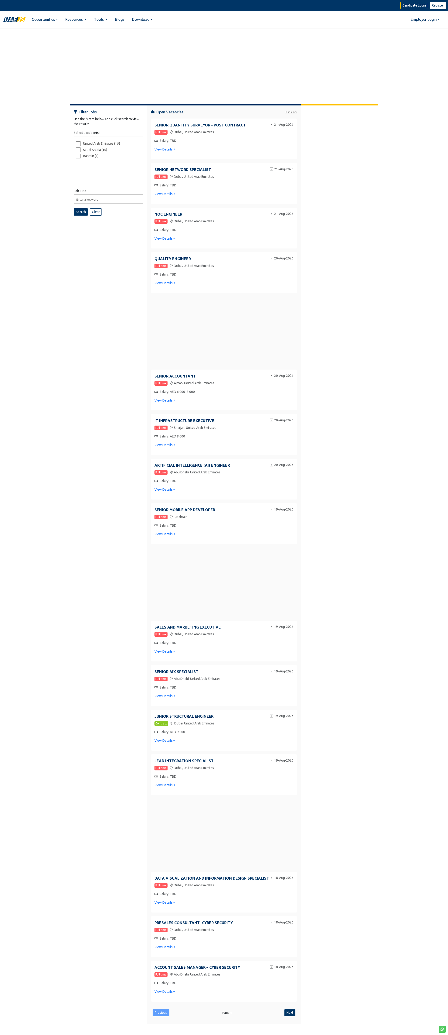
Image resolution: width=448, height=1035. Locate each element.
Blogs (120, 19)
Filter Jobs (88, 112)
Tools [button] (99, 19)
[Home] (14, 19)
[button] (442, 1029)
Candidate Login (414, 5)
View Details (163, 149)
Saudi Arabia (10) (95, 150)
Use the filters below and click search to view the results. (106, 121)
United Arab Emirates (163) (102, 143)
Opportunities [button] (43, 19)
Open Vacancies (169, 112)
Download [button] (141, 19)
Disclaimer (291, 112)
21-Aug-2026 (284, 124)
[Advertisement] (224, 64)
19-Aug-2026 (284, 509)
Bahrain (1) (90, 156)
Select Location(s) (87, 133)
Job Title (80, 191)
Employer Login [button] (424, 19)
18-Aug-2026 (284, 878)
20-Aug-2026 (284, 258)
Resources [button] (74, 19)
